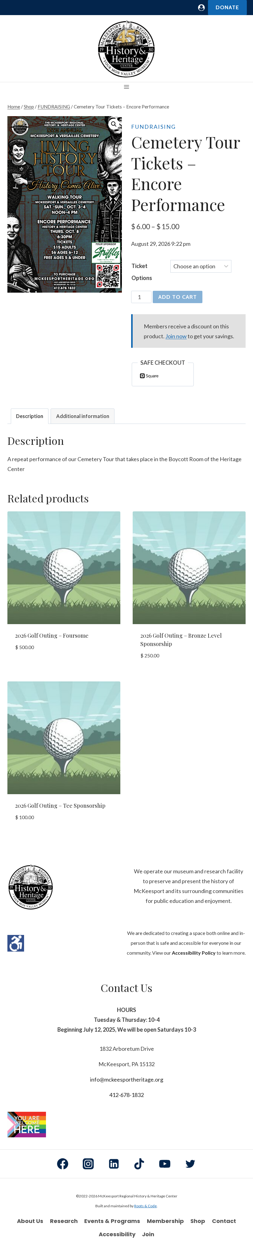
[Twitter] (190, 1164)
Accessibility (117, 1234)
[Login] (201, 7)
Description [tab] (29, 416)
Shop (197, 1221)
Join (148, 1234)
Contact (224, 1221)
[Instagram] (88, 1164)
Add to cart (177, 297)
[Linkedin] (114, 1164)
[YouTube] (165, 1164)
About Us (30, 1221)
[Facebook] (63, 1164)
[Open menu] (126, 87)
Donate (227, 7)
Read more (28, 666)
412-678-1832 (126, 1094)
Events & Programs (112, 1221)
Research (64, 1221)
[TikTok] (139, 1164)
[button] (113, 124)
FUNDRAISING (153, 126)
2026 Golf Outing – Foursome (52, 635)
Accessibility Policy (194, 953)
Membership (165, 1221)
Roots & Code (145, 1206)
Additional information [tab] (82, 416)
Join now (176, 336)
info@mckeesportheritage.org (126, 1079)
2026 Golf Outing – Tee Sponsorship (60, 805)
